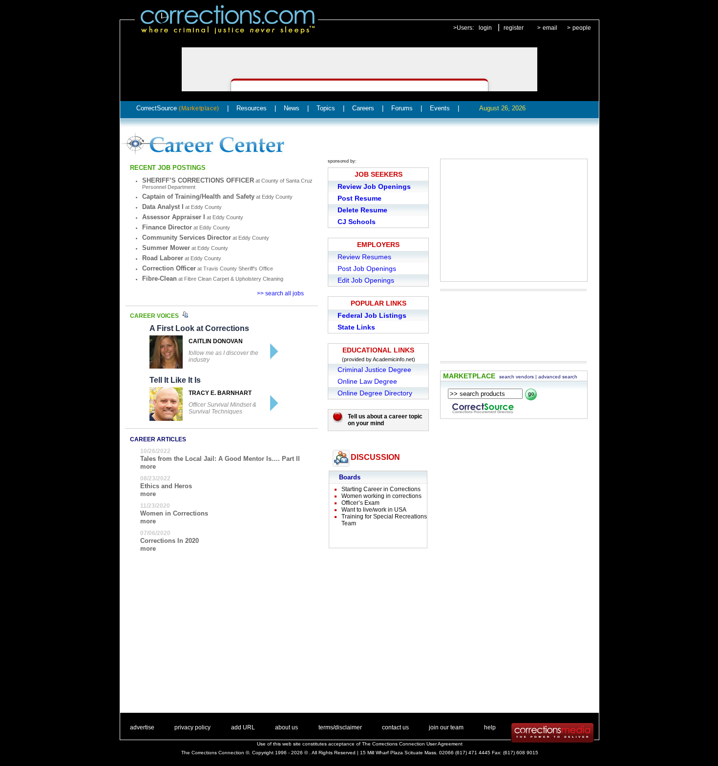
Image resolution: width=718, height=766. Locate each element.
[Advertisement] (514, 220)
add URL (243, 727)
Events (440, 108)
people (581, 27)
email (550, 27)
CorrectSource (177, 108)
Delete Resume (362, 210)
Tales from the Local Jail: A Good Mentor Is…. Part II (220, 458)
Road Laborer (162, 258)
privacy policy (192, 727)
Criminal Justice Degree (374, 369)
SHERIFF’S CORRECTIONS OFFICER (198, 180)
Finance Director (167, 227)
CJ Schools (357, 222)
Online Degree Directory (375, 393)
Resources (251, 108)
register (514, 27)
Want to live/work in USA (373, 509)
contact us (395, 727)
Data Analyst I (163, 206)
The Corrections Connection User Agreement (412, 743)
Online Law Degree (367, 381)
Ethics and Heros (166, 486)
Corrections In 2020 (169, 540)
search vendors (516, 376)
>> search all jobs (280, 293)
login (485, 27)
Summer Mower (166, 247)
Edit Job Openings (366, 280)
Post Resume (359, 198)
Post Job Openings (367, 268)
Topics (326, 108)
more (148, 466)
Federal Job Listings (372, 315)
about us (286, 727)
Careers (363, 108)
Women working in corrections (381, 496)
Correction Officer (169, 268)
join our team (446, 727)
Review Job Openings (374, 186)
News (291, 108)
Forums (402, 108)
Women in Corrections (174, 513)
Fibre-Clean (159, 278)
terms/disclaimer (340, 727)
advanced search (557, 376)
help (490, 727)
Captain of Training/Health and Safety (198, 196)
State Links (356, 327)
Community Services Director (186, 237)
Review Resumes (364, 257)
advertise (142, 727)
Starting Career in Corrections (381, 489)
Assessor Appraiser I (173, 217)
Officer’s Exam (360, 502)
